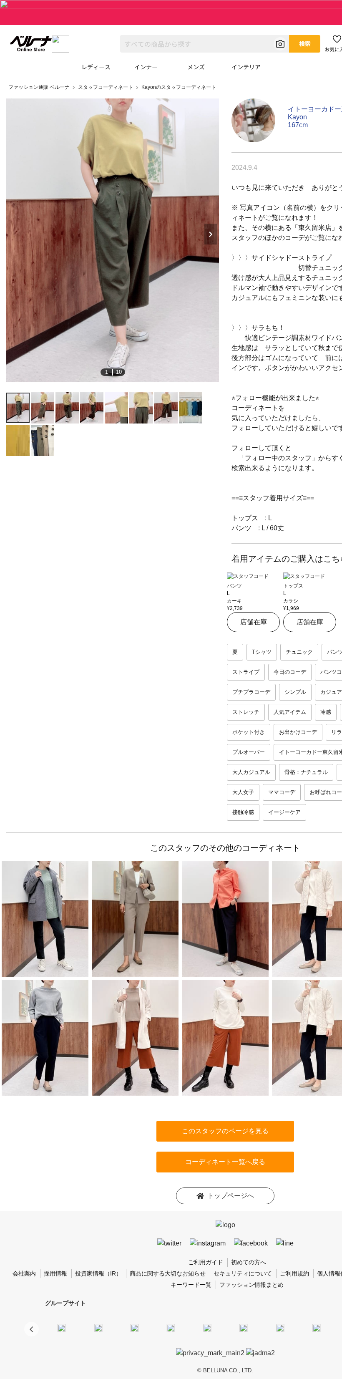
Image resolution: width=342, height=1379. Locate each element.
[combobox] (204, 44)
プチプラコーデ (251, 692)
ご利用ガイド (205, 1262)
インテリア (246, 67)
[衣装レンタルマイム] (62, 1328)
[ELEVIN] (171, 1328)
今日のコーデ (290, 672)
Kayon (297, 117)
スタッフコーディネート (105, 87)
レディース (96, 67)
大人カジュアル (251, 772)
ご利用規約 (294, 1273)
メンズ (196, 67)
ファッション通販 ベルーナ (39, 87)
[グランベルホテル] (207, 1328)
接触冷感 (243, 812)
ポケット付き (248, 732)
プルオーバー (248, 752)
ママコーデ (281, 792)
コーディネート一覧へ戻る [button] (225, 1161)
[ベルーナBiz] (98, 1328)
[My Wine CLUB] (280, 1328)
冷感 (325, 712)
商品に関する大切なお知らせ (168, 1273)
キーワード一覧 (191, 1284)
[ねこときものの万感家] (134, 1328)
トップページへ (230, 1195)
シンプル (295, 692)
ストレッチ (245, 712)
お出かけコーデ (298, 732)
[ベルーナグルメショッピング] (243, 1328)
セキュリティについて (243, 1273)
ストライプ (245, 672)
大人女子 (243, 792)
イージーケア (284, 812)
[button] (31, 1329)
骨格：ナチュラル (306, 772)
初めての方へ (248, 1262)
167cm (298, 125)
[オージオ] (316, 1328)
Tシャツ (262, 652)
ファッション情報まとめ (251, 1284)
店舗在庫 (253, 621)
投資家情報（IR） (98, 1273)
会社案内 (24, 1273)
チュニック (299, 652)
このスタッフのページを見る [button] (225, 1130)
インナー (146, 67)
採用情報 (55, 1273)
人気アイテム (290, 712)
